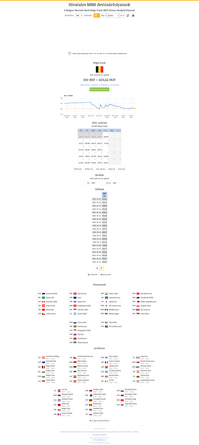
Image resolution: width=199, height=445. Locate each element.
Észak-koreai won (147, 361)
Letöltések (93, 274)
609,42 (99, 137)
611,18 (106, 143)
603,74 (100, 163)
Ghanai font (113, 366)
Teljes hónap (85, 85)
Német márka (83, 366)
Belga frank (50, 366)
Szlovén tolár (98, 413)
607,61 (81, 156)
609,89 (106, 137)
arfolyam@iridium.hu (99, 440)
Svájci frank (50, 306)
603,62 (106, 163)
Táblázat (104, 85)
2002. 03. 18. (97, 229)
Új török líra (82, 338)
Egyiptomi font (83, 375)
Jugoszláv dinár (131, 403)
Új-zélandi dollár (147, 297)
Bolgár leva (50, 370)
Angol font (82, 301)
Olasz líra (144, 356)
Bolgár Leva (50, 375)
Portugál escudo (99, 399)
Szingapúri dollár (84, 330)
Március (89, 169)
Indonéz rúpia (83, 309)
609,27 (99, 150)
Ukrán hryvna (83, 342)
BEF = (94, 183)
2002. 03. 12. (97, 239)
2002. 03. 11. (97, 242)
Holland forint (67, 399)
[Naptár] (97, 15)
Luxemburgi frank (147, 380)
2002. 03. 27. (96, 206)
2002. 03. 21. (97, 219)
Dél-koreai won (115, 306)
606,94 (87, 150)
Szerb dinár (145, 314)
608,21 (93, 150)
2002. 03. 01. (96, 262)
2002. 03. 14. (97, 232)
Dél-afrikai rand (115, 326)
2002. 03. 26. (96, 209)
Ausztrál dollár (52, 293)
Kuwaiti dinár (146, 366)
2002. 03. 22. (96, 216)
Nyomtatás (106, 274)
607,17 (81, 143)
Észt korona (82, 370)
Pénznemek (114, 85)
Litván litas (145, 375)
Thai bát (81, 334)
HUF (114, 183)
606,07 (99, 143)
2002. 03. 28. (96, 202)
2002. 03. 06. (96, 252)
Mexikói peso (114, 309)
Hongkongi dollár (84, 306)
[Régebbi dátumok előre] (97, 268)
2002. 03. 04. (96, 259)
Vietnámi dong (130, 399)
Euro (79, 297)
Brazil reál (50, 297)
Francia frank (114, 361)
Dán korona (82, 293)
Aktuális (88, 15)
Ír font (111, 380)
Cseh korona (51, 314)
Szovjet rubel (98, 389)
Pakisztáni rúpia (99, 394)
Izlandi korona (114, 297)
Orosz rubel (82, 322)
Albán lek (65, 403)
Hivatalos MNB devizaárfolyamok (99, 4)
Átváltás (95, 85)
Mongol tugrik (67, 394)
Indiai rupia (113, 293)
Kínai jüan (50, 309)
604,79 (87, 137)
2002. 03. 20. (96, 222)
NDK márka (82, 361)
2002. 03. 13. (97, 235)
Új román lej (145, 309)
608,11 (94, 137)
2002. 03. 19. (97, 225)
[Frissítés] (127, 15)
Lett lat (64, 389)
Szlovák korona (131, 389)
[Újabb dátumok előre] (101, 268)
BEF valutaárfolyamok (99, 89)
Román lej (97, 403)
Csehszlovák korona (85, 356)
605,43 (99, 156)
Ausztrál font (51, 361)
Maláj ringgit (114, 314)
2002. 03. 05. (96, 255)
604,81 (93, 163)
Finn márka (113, 356)
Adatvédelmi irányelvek (99, 435)
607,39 (93, 156)
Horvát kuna (114, 375)
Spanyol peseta (83, 380)
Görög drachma (115, 370)
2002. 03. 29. (96, 199)
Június (120, 169)
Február (78, 169)
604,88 (106, 156)
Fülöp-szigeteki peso (148, 301)
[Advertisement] (18, 35)
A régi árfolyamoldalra (100, 420)
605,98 (87, 163)
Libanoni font (146, 370)
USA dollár (113, 322)
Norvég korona (146, 293)
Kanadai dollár (51, 301)
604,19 (81, 137)
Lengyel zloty (146, 306)
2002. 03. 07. (96, 249)
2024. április (100, 169)
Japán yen (113, 301)
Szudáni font (98, 408)
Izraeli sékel (82, 314)
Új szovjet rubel (131, 394)
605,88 (87, 143)
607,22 (81, 150)
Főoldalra (70, 15)
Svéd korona (82, 326)
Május (111, 169)
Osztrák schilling (52, 356)
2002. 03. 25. (96, 212)
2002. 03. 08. (96, 245)
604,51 (93, 143)
